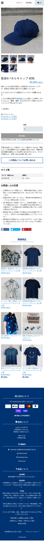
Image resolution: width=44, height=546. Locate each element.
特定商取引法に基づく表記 (13, 531)
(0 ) (40, 3)
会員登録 (29, 3)
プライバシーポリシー (32, 531)
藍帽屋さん (21, 98)
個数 (24, 125)
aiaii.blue (23, 461)
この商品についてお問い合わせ (22, 160)
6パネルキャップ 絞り (9, 119)
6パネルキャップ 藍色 (9, 116)
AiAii (24, 537)
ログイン (19, 3)
